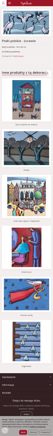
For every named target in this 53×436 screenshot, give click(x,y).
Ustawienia (45, 432)
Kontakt (6, 392)
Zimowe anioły (26, 315)
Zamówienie (8, 377)
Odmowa (33, 432)
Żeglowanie (26, 366)
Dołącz (26, 414)
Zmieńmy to (26, 272)
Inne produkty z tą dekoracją (25, 72)
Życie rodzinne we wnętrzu (26, 124)
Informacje (8, 384)
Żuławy (26, 170)
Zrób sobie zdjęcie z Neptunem (27, 221)
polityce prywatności (38, 426)
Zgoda (23, 432)
